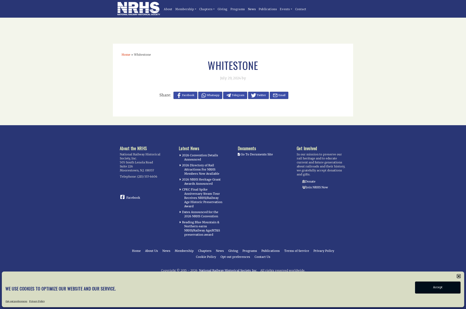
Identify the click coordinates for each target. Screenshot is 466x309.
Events (285, 9)
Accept (438, 287)
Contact (300, 9)
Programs (237, 9)
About (168, 9)
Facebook (133, 197)
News (252, 9)
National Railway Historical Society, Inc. (228, 270)
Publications (268, 9)
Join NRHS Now (317, 187)
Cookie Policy (206, 257)
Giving (223, 9)
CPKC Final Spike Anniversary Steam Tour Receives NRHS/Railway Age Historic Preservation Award (202, 198)
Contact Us (262, 257)
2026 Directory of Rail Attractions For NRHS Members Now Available (200, 169)
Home (126, 54)
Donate (310, 181)
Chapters (206, 9)
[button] (459, 276)
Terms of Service (296, 251)
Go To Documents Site (256, 154)
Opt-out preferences (16, 301)
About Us (151, 251)
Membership (184, 9)
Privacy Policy (37, 301)
